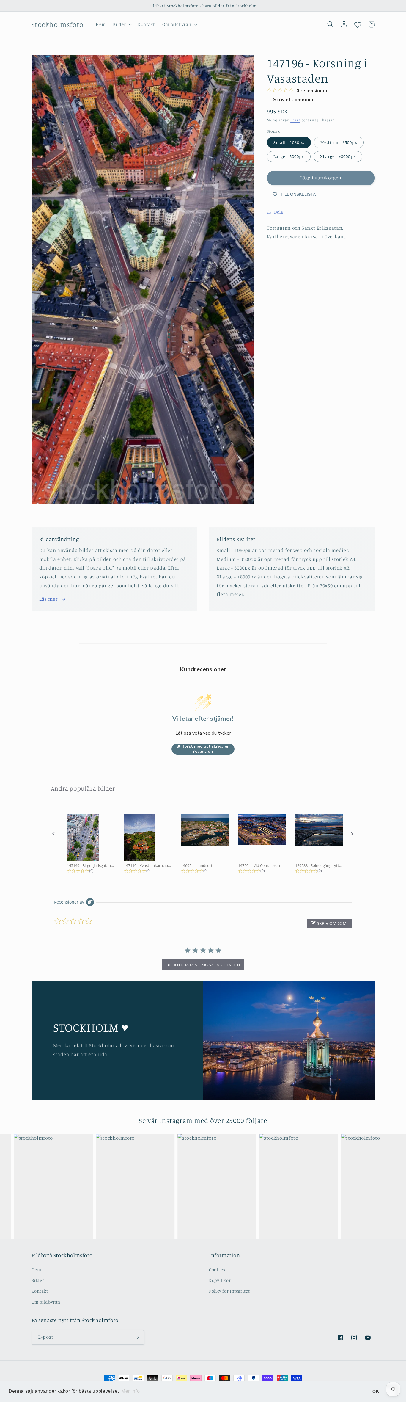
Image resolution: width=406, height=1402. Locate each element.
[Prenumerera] (136, 1337)
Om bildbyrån (46, 1301)
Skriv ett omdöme (294, 99)
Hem (36, 1269)
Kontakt (40, 1290)
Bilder (38, 1280)
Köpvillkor (220, 1280)
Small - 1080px (288, 142)
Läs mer (48, 599)
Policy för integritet (229, 1290)
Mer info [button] (130, 1391)
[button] (121, 24)
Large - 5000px (288, 156)
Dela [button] (278, 211)
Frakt (295, 120)
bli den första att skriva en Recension (203, 964)
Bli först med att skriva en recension (203, 749)
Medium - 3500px (338, 142)
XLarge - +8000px (338, 156)
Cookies (217, 1269)
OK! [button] (376, 1391)
